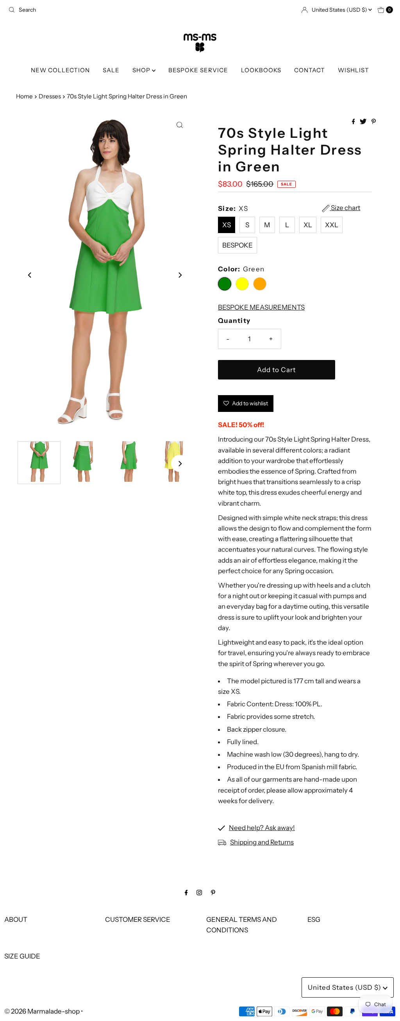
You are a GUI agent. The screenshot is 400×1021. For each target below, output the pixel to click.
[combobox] (101, 10)
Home (24, 96)
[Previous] (30, 274)
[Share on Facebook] (354, 122)
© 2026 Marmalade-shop (42, 1011)
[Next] (179, 274)
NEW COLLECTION (60, 70)
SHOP (142, 70)
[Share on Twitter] (364, 122)
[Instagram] (199, 892)
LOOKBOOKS (261, 70)
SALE (111, 70)
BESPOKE (237, 245)
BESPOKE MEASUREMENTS (261, 307)
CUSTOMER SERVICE (137, 919)
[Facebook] (186, 892)
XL (308, 225)
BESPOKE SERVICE (198, 70)
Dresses (50, 96)
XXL (331, 225)
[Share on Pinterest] (373, 122)
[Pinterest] (213, 892)
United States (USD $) (340, 9)
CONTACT (309, 70)
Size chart (345, 208)
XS (226, 225)
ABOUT (15, 919)
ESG (313, 919)
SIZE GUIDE (22, 956)
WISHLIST (353, 70)
